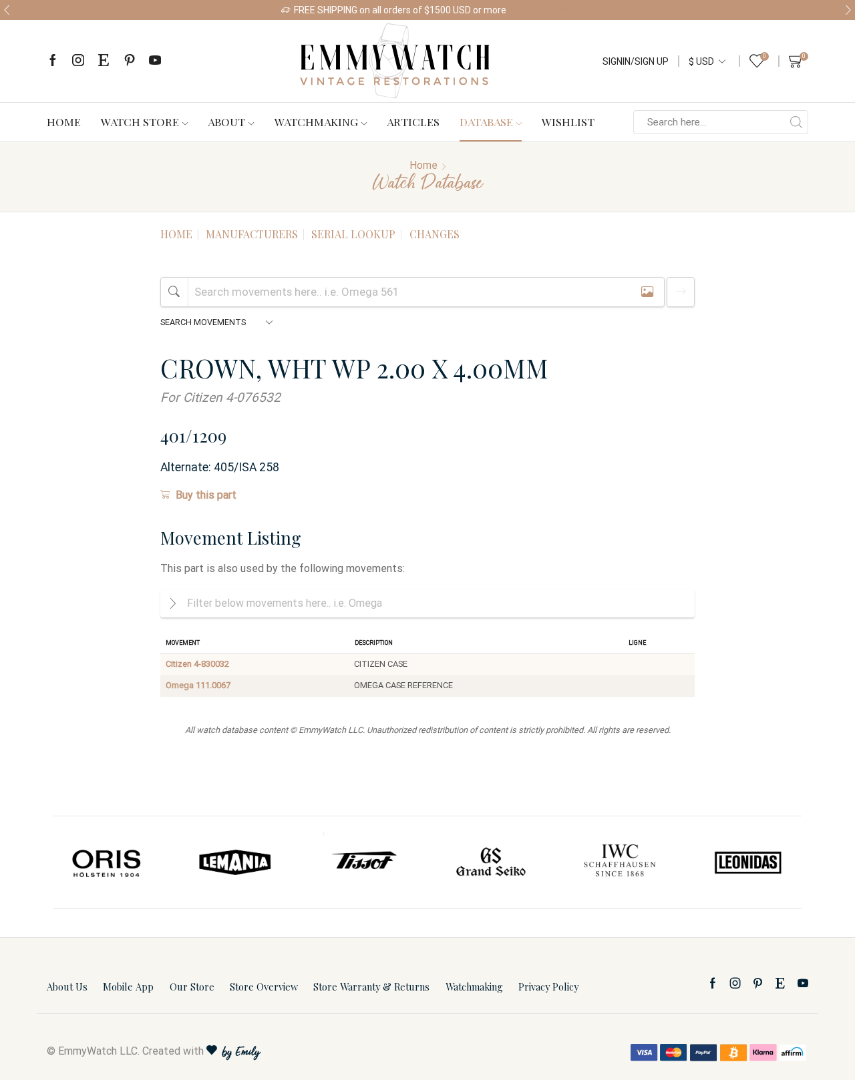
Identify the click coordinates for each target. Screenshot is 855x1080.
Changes (434, 234)
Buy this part (206, 495)
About (226, 121)
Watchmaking (316, 121)
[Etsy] (104, 61)
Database (486, 121)
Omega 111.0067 (198, 685)
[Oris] (107, 862)
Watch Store (140, 121)
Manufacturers (252, 234)
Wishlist (568, 121)
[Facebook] (53, 61)
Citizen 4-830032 (197, 664)
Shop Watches (543, 10)
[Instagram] (78, 61)
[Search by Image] (647, 292)
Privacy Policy (548, 986)
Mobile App (128, 986)
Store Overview (264, 986)
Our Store (192, 986)
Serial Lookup (353, 234)
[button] (6, 10)
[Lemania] (236, 862)
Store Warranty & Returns (371, 986)
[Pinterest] (130, 61)
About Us (67, 986)
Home (64, 121)
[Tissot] (363, 862)
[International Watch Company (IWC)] (620, 862)
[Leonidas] (747, 862)
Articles (413, 121)
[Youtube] (155, 61)
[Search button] (796, 122)
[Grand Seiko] (492, 862)
